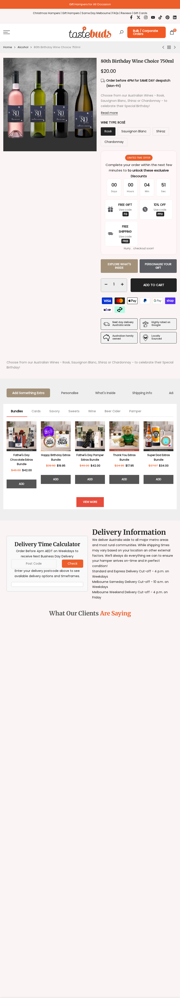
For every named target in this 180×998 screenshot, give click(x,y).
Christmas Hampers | (47, 13)
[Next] (173, 455)
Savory (54, 411)
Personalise (69, 393)
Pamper (135, 411)
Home (7, 47)
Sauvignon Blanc (134, 131)
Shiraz (160, 131)
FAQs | (116, 13)
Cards (36, 411)
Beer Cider (113, 411)
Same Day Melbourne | (97, 13)
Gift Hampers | (72, 13)
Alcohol (23, 47)
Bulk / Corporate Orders (145, 32)
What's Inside (105, 393)
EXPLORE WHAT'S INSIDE (119, 266)
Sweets (73, 411)
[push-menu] (6, 32)
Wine (92, 411)
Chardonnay (114, 142)
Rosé (108, 131)
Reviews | (127, 13)
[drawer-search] (121, 32)
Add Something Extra (28, 393)
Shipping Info (142, 393)
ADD (21, 484)
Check (72, 563)
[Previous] (6, 455)
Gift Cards (140, 13)
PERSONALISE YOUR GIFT (158, 266)
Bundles (17, 411)
